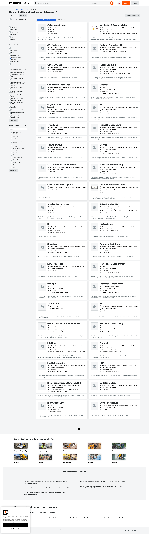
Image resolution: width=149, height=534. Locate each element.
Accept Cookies (15, 525)
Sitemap (68, 529)
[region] (15, 520)
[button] (10, 27)
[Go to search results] (25, 129)
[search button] (111, 3)
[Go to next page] (97, 429)
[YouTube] (135, 530)
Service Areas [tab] (52, 512)
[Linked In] (122, 530)
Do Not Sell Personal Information (58, 529)
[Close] (28, 509)
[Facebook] (125, 530)
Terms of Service (45, 529)
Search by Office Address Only (18, 20)
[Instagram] (132, 530)
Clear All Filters (61, 19)
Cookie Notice (22, 522)
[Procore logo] (15, 3)
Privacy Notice (37, 529)
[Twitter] (128, 530)
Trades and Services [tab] (41, 512)
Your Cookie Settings (16, 528)
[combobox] (100, 3)
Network (26, 3)
